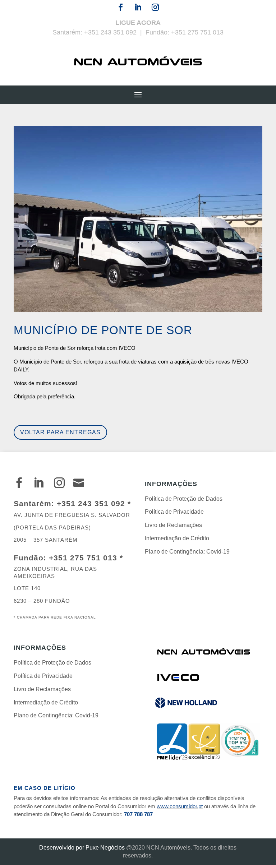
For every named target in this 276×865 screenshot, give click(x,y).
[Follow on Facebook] (121, 7)
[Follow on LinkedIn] (138, 7)
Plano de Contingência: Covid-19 (187, 552)
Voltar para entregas (60, 432)
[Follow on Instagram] (155, 7)
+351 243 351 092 (110, 32)
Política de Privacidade (174, 512)
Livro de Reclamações (173, 525)
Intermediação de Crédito (177, 538)
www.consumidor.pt (180, 806)
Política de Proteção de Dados (183, 499)
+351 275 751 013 (197, 32)
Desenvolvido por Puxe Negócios (82, 848)
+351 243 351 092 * (94, 503)
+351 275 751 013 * (86, 558)
